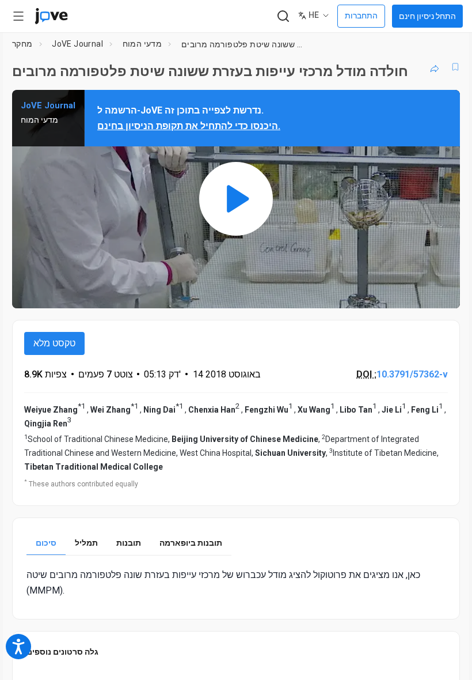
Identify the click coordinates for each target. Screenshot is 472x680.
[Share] (434, 66)
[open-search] (283, 16)
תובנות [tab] (128, 542)
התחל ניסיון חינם (427, 16)
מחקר (22, 43)
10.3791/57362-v (412, 374)
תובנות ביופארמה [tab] (190, 542)
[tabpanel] (236, 582)
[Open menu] (18, 16)
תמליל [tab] (86, 542)
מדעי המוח (142, 43)
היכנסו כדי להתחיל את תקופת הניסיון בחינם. (188, 125)
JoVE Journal (77, 43)
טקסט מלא (54, 343)
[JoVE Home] (51, 16)
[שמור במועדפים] (455, 66)
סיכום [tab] (46, 542)
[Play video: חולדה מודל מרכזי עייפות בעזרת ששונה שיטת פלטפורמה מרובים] (236, 199)
